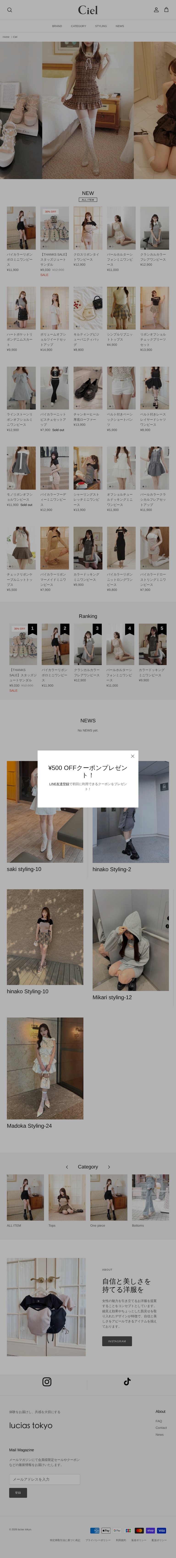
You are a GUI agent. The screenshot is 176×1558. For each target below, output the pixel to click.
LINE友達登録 (59, 784)
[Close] (133, 756)
